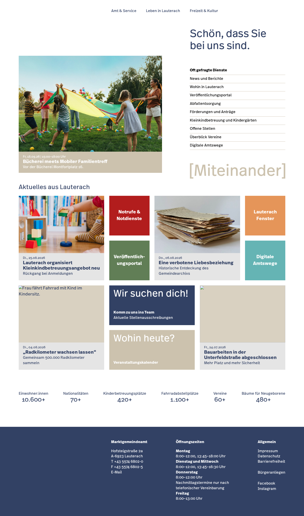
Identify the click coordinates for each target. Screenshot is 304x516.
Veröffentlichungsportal (211, 95)
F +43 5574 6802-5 (127, 467)
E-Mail (116, 472)
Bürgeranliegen (271, 473)
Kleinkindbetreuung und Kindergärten (223, 120)
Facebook (266, 483)
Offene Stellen (202, 129)
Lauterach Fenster (265, 215)
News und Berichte (206, 79)
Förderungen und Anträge (212, 112)
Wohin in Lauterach (207, 87)
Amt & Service (123, 11)
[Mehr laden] (152, 378)
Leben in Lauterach (163, 11)
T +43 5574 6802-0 (127, 462)
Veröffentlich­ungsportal (129, 260)
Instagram (267, 489)
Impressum (268, 451)
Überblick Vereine (205, 137)
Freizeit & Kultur (204, 11)
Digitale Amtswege (206, 145)
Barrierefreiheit (271, 462)
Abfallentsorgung (205, 104)
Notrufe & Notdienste (129, 215)
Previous (141, 157)
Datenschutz (269, 456)
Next (154, 157)
